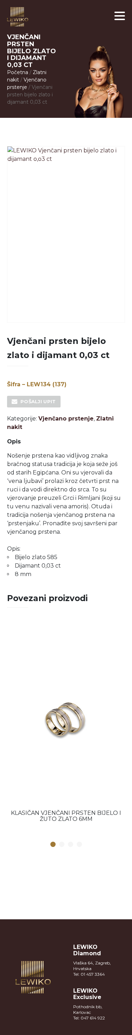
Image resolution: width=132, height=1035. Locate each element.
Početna (17, 72)
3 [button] (70, 844)
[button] (119, 16)
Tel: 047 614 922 (89, 1018)
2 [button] (61, 844)
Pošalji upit (38, 401)
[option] (66, 724)
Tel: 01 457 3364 (89, 974)
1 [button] (53, 844)
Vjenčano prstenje (66, 418)
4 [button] (79, 844)
